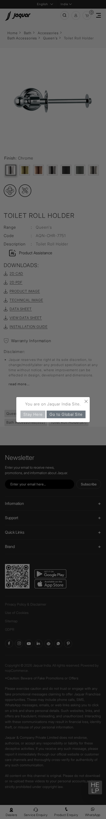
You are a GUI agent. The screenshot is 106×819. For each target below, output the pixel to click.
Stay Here (32, 414)
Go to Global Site (66, 414)
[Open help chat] (95, 787)
